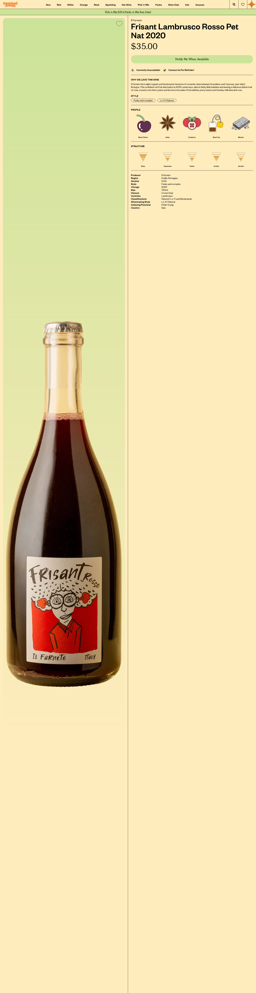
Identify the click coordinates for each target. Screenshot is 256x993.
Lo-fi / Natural (167, 100)
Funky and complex (143, 100)
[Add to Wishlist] (118, 24)
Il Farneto (136, 20)
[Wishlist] (243, 4)
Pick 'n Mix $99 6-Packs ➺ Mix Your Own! (128, 11)
